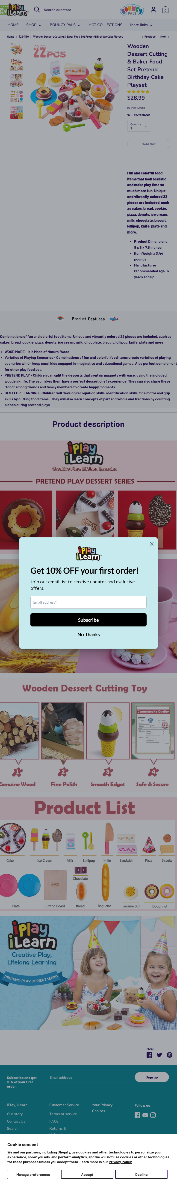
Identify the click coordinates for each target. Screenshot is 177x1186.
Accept (87, 1174)
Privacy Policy (120, 1161)
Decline (141, 1174)
